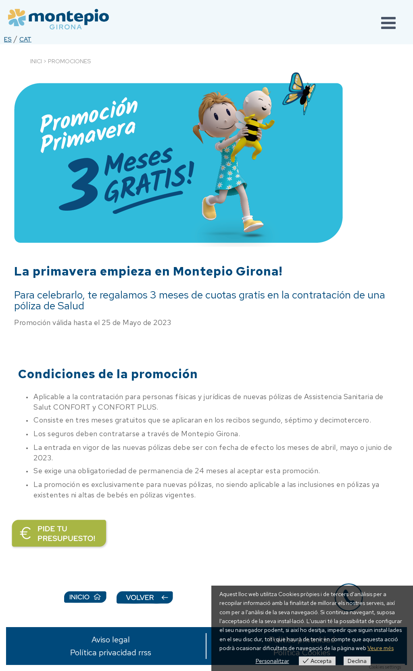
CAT (25, 39)
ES (8, 39)
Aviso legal (111, 639)
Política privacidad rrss (110, 652)
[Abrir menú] (389, 24)
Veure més (380, 648)
